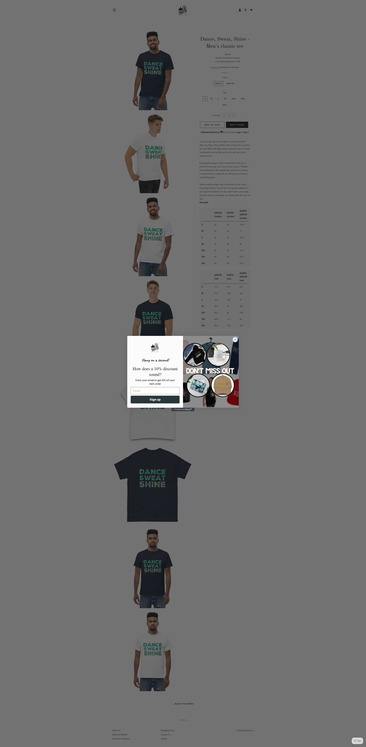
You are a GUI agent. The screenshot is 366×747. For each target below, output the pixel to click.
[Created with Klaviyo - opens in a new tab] (183, 409)
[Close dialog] (235, 339)
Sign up (155, 400)
